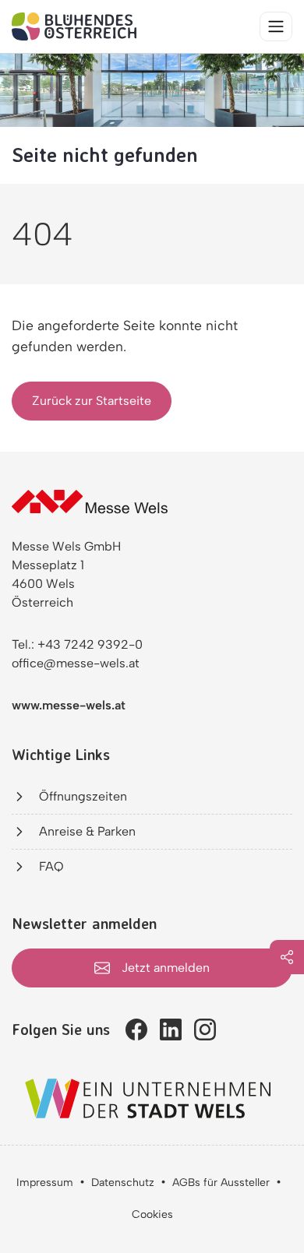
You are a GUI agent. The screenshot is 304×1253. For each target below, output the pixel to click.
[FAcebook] (136, 1029)
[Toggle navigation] (276, 26)
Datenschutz (122, 1182)
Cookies (152, 1214)
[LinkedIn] (171, 1029)
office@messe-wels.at (76, 663)
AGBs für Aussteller (221, 1182)
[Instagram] (205, 1029)
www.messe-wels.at (68, 705)
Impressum (44, 1182)
